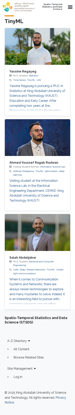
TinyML (31, 80)
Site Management (19, 368)
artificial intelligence (23, 171)
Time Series (19, 80)
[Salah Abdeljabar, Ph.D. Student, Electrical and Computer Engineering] (37, 232)
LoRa (15, 269)
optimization (51, 171)
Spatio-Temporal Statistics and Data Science (52, 6)
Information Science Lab (52, 166)
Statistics (33, 75)
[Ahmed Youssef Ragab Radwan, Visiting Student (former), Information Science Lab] (37, 137)
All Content (21, 349)
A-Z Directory (17, 341)
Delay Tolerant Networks (32, 269)
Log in (17, 377)
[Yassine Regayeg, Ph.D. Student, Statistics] (37, 46)
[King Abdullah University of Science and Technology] (18, 7)
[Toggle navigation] (70, 6)
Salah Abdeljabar (22, 257)
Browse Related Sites (28, 357)
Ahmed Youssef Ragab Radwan (33, 162)
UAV (39, 80)
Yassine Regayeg (22, 71)
